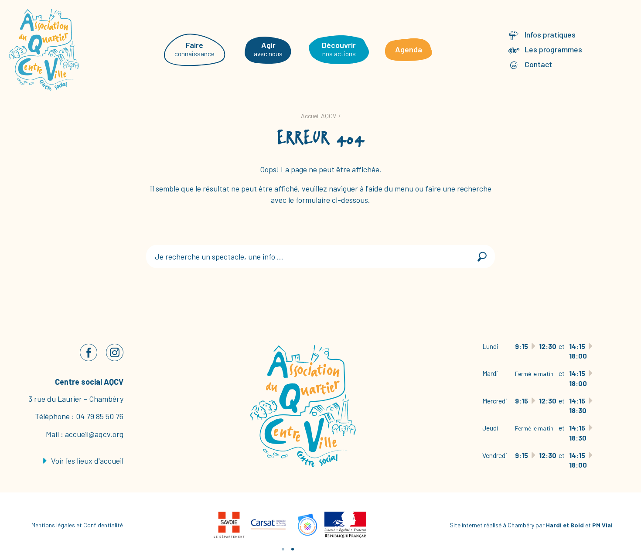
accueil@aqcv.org (94, 434)
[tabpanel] (268, 524)
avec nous (268, 49)
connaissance (194, 49)
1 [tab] (283, 549)
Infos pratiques (550, 34)
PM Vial (602, 525)
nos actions (339, 49)
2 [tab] (292, 549)
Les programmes (553, 49)
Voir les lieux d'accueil (86, 460)
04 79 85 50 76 (99, 416)
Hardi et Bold (565, 525)
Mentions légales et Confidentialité (77, 525)
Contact (538, 64)
